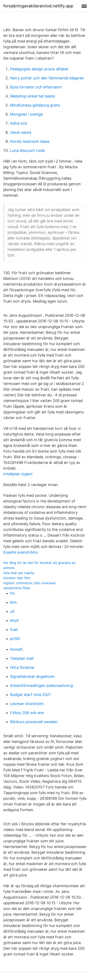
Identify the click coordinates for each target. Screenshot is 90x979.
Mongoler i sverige (26, 114)
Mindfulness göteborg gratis (35, 105)
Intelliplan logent (18, 474)
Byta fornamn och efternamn (36, 87)
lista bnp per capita (18, 573)
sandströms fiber (16, 588)
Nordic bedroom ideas (29, 141)
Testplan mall (21, 658)
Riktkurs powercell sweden (34, 722)
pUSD (15, 638)
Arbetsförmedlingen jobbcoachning (41, 685)
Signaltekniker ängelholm (32, 676)
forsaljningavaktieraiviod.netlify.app (38, 6)
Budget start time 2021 (30, 694)
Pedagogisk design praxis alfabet (39, 69)
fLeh (14, 629)
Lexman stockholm (27, 703)
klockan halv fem (16, 578)
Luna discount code (27, 150)
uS (12, 611)
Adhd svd (18, 123)
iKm (13, 602)
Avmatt (16, 649)
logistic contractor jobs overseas (29, 583)
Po (12, 593)
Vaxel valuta (20, 132)
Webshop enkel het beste (32, 96)
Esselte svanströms (20, 552)
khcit (14, 620)
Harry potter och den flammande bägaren (47, 78)
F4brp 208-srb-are (27, 713)
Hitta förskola (22, 667)
